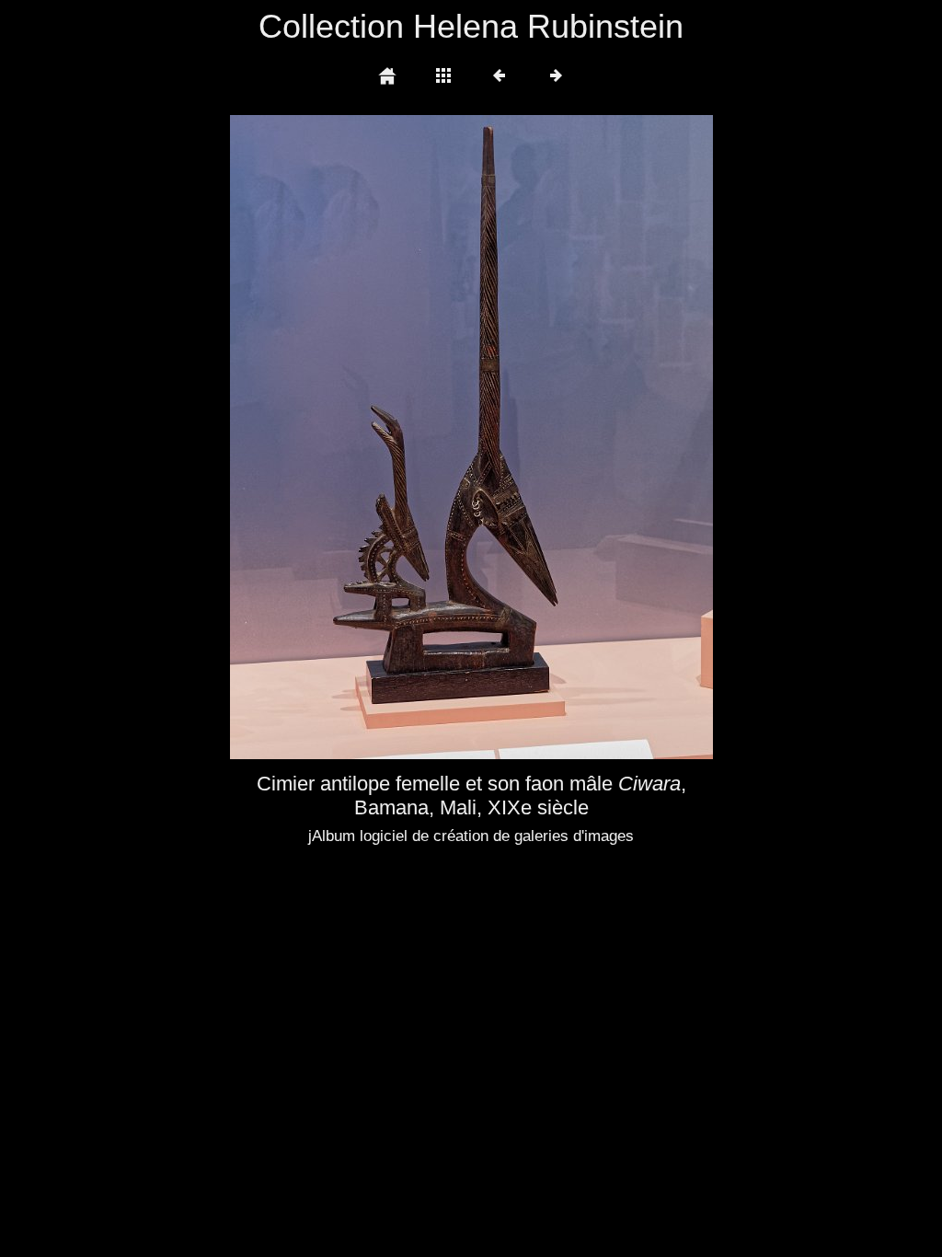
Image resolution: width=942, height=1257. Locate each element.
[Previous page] (326, 437)
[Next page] (568, 437)
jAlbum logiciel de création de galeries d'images (471, 836)
